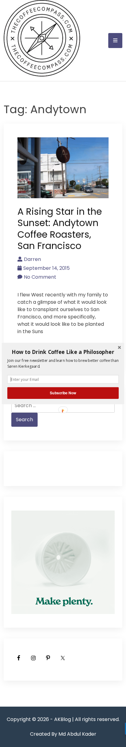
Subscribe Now (63, 393)
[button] (63, 351)
